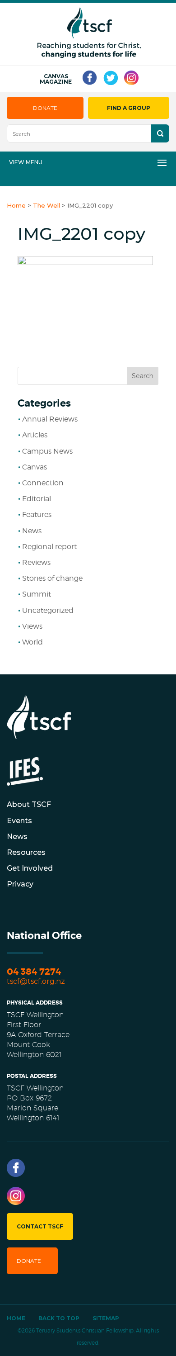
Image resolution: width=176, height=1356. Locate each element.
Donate (45, 107)
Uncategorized (48, 610)
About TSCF (29, 804)
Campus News (47, 451)
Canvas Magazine (56, 79)
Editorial (36, 498)
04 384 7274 (34, 971)
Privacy (20, 884)
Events (19, 820)
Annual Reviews (50, 419)
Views (32, 626)
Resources (26, 852)
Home (16, 1318)
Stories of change (52, 578)
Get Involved (30, 868)
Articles (34, 435)
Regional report (49, 546)
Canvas (34, 467)
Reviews (36, 562)
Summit (36, 594)
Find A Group (128, 107)
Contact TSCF (40, 1226)
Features (36, 514)
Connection (43, 483)
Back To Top (58, 1318)
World (32, 642)
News (32, 530)
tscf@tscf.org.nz (36, 981)
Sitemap (106, 1318)
